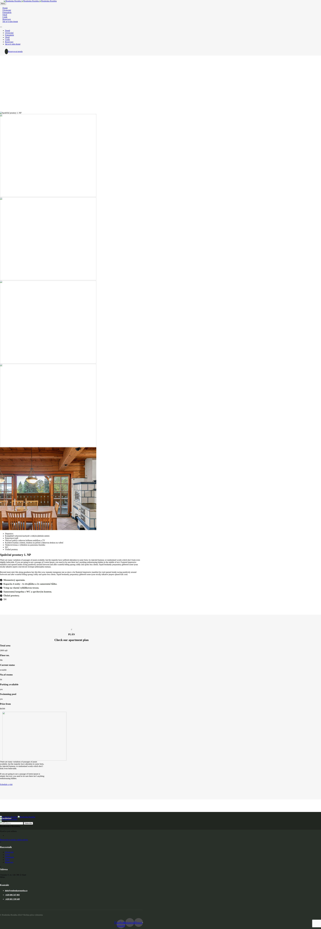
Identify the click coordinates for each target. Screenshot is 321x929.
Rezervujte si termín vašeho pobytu (14, 840)
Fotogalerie (9, 35)
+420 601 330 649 (12, 899)
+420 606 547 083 (12, 895)
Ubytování (9, 33)
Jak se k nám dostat (10, 21)
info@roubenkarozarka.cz (16, 890)
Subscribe (28, 823)
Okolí (7, 37)
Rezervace (9, 42)
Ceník (7, 40)
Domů (7, 30)
